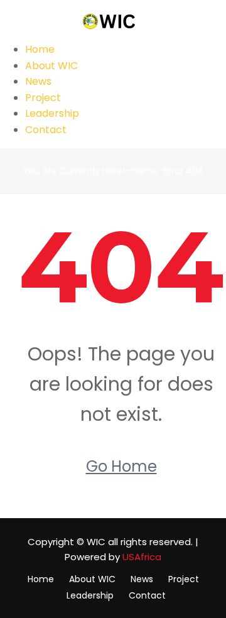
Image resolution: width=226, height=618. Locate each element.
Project (43, 97)
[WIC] (113, 20)
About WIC (51, 65)
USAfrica (141, 556)
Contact (46, 129)
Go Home (121, 466)
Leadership (52, 113)
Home (40, 49)
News (38, 81)
